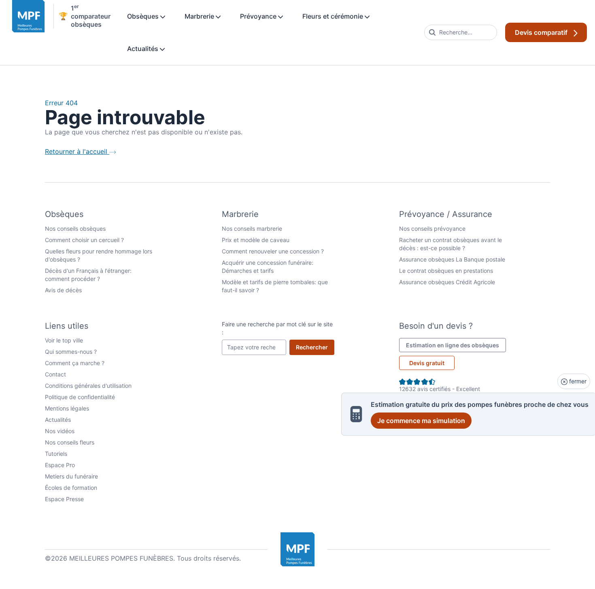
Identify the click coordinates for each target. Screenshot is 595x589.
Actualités (143, 49)
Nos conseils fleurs (69, 442)
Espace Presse (64, 498)
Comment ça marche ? (74, 362)
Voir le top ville (64, 340)
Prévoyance (259, 16)
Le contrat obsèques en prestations (446, 270)
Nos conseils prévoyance (432, 228)
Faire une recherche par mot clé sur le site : (277, 328)
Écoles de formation (71, 487)
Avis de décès (63, 290)
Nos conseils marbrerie (252, 228)
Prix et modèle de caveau (255, 239)
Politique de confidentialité (80, 396)
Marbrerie (200, 16)
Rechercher (315, 347)
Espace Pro (60, 464)
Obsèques (143, 16)
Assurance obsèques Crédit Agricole (447, 282)
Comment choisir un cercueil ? (84, 239)
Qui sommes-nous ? (71, 351)
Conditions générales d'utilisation (88, 385)
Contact (55, 374)
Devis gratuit (426, 362)
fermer (576, 381)
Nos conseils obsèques (75, 228)
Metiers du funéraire (71, 476)
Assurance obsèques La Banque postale (452, 259)
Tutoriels (56, 453)
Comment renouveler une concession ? (273, 251)
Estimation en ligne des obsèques (456, 345)
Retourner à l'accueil (77, 151)
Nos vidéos (59, 430)
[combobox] (460, 32)
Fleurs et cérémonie (333, 16)
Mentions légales (67, 408)
